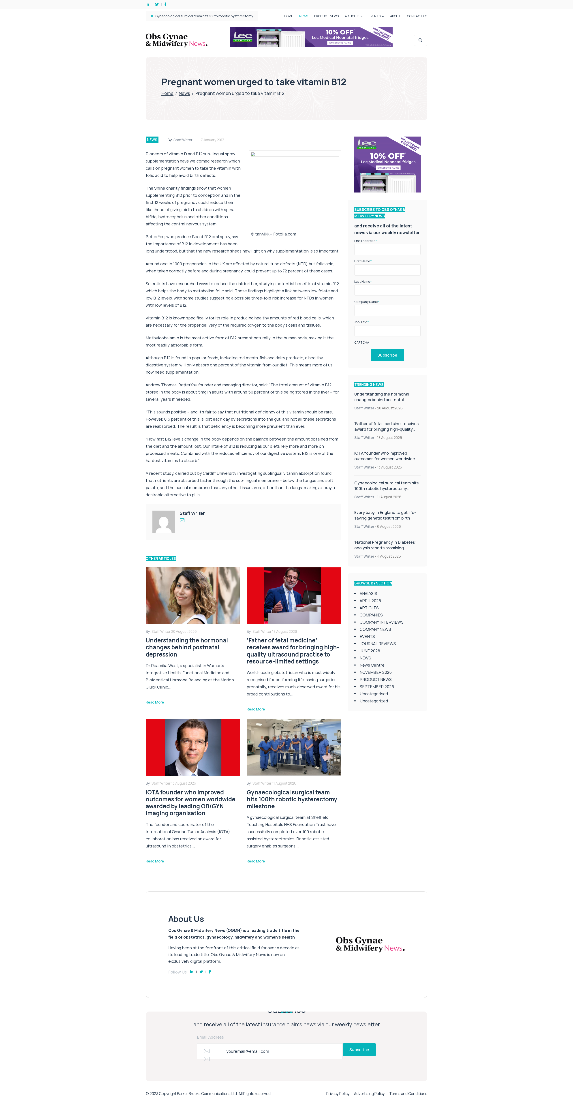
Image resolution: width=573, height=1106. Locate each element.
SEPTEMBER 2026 (377, 686)
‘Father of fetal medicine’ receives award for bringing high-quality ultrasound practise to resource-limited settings (386, 432)
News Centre (372, 665)
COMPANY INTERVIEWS (382, 622)
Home (167, 93)
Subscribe (387, 355)
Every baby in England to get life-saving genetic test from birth (203, 16)
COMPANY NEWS (375, 629)
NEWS (303, 16)
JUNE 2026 (370, 650)
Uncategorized (374, 701)
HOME (288, 16)
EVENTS (375, 16)
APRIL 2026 (370, 600)
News (184, 93)
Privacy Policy (338, 1093)
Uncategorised (374, 693)
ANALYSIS (368, 593)
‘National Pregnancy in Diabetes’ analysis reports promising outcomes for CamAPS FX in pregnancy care (385, 550)
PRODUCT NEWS (326, 16)
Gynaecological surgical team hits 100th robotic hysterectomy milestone (386, 488)
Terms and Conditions (408, 1093)
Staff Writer (182, 139)
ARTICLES (352, 16)
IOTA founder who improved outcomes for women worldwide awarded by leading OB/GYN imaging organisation (384, 461)
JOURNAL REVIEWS (378, 643)
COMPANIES (371, 615)
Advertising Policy (369, 1093)
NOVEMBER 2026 (376, 672)
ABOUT (395, 16)
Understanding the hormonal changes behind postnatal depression (381, 399)
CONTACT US (417, 16)
